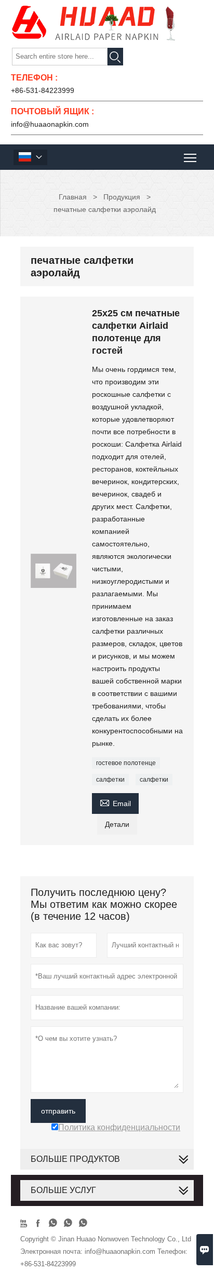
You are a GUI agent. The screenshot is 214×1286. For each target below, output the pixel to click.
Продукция (121, 197)
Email (115, 802)
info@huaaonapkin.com (50, 124)
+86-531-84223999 (42, 90)
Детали (117, 824)
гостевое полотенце (126, 763)
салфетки (110, 779)
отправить (58, 1111)
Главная (73, 197)
